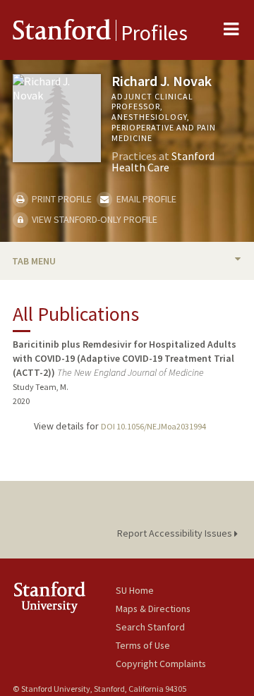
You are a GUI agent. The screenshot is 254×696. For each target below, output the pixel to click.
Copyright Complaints (161, 663)
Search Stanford (150, 627)
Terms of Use (143, 645)
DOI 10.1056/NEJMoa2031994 (153, 426)
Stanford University (64, 597)
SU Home (135, 590)
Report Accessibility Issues (175, 533)
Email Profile (145, 199)
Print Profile (61, 199)
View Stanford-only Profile (93, 219)
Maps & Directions (153, 608)
